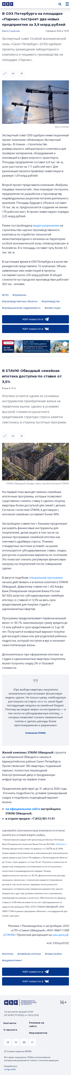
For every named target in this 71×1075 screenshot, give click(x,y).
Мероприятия (38, 1032)
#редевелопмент (12, 960)
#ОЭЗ (5, 295)
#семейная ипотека (29, 953)
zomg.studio (10, 1069)
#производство (51, 301)
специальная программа (46, 577)
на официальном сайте (23, 809)
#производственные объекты (19, 301)
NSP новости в (32, 319)
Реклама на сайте (36, 1024)
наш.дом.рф (60, 935)
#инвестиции (53, 307)
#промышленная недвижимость (21, 307)
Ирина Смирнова (11, 30)
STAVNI (8, 935)
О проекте (10, 1029)
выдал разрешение (46, 225)
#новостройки (53, 953)
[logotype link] (10, 4)
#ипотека (7, 953)
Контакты (9, 1023)
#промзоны (19, 295)
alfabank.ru (60, 844)
